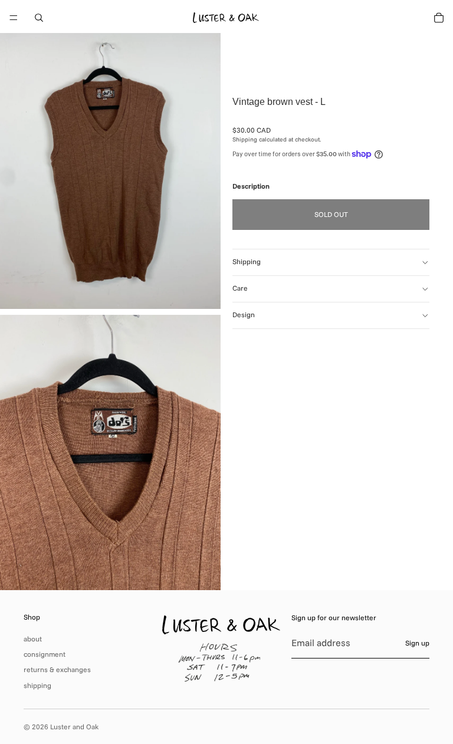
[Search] (39, 18)
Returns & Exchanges (57, 669)
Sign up (417, 642)
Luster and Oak (74, 726)
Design (243, 314)
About (33, 638)
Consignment (44, 654)
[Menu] (13, 17)
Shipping (246, 261)
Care (240, 288)
